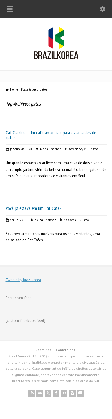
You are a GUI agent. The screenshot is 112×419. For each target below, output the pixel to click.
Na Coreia (70, 220)
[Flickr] (64, 393)
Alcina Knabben (50, 149)
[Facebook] (56, 393)
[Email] (39, 393)
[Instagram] (72, 393)
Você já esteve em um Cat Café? (33, 208)
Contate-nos (65, 350)
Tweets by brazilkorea (23, 279)
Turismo (92, 149)
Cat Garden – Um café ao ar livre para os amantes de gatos (51, 135)
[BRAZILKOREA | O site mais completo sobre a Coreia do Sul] (56, 58)
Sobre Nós (43, 350)
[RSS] (31, 393)
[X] (48, 393)
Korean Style (77, 149)
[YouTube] (80, 393)
